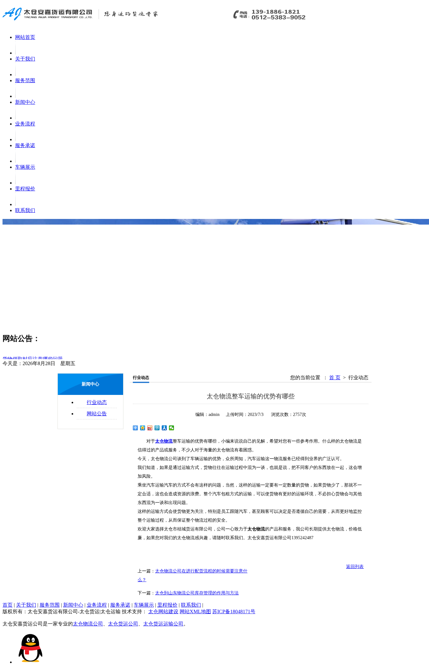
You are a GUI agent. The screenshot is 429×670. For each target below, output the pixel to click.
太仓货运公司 (123, 623)
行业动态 (97, 402)
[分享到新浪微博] (150, 427)
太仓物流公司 (88, 623)
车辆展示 (25, 167)
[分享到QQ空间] (142, 427)
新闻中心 (25, 102)
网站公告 (97, 413)
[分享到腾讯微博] (157, 427)
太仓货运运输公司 (163, 623)
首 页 (334, 377)
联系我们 (25, 210)
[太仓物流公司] (156, 21)
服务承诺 (25, 145)
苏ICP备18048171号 (233, 611)
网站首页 (25, 37)
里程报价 (25, 188)
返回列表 (355, 566)
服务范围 (25, 80)
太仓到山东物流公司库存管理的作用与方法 (197, 593)
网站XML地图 (195, 611)
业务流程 (25, 123)
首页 (8, 605)
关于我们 (25, 58)
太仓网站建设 (163, 611)
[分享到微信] (171, 427)
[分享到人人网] (164, 427)
